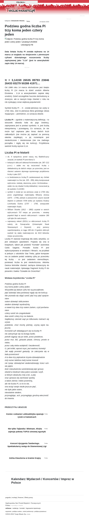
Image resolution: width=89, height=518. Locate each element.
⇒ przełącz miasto (16, 505)
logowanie (29, 508)
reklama (8, 508)
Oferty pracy (28, 497)
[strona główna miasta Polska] (20, 9)
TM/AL (28, 21)
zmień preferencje (28, 511)
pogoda (8, 497)
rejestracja (36, 508)
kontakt (22, 508)
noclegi (14, 497)
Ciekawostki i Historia (17, 21)
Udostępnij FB (27, 45)
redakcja (15, 508)
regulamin (8, 511)
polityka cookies (17, 511)
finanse (20, 497)
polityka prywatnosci (40, 511)
